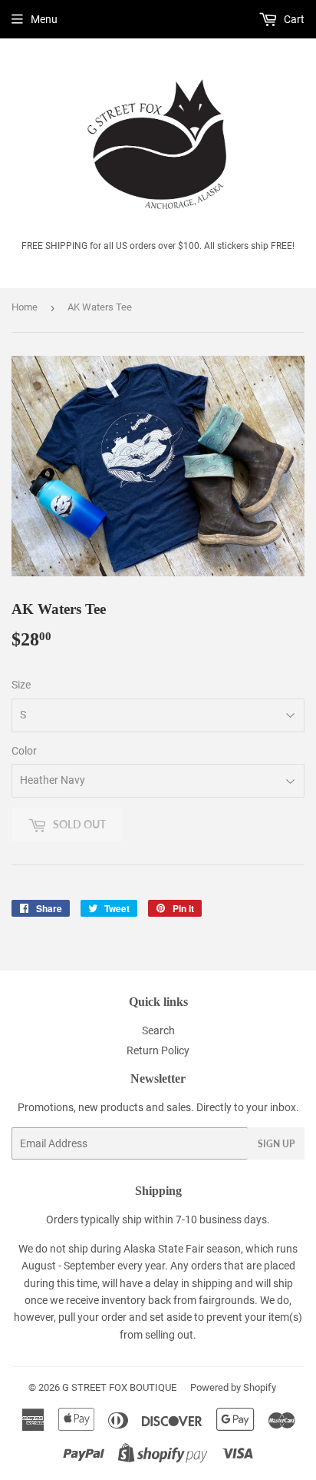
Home (25, 307)
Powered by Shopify (233, 1387)
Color (24, 751)
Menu (44, 19)
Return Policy (158, 1050)
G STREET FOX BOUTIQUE (119, 1387)
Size (21, 685)
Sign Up (276, 1144)
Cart (292, 19)
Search (158, 1030)
